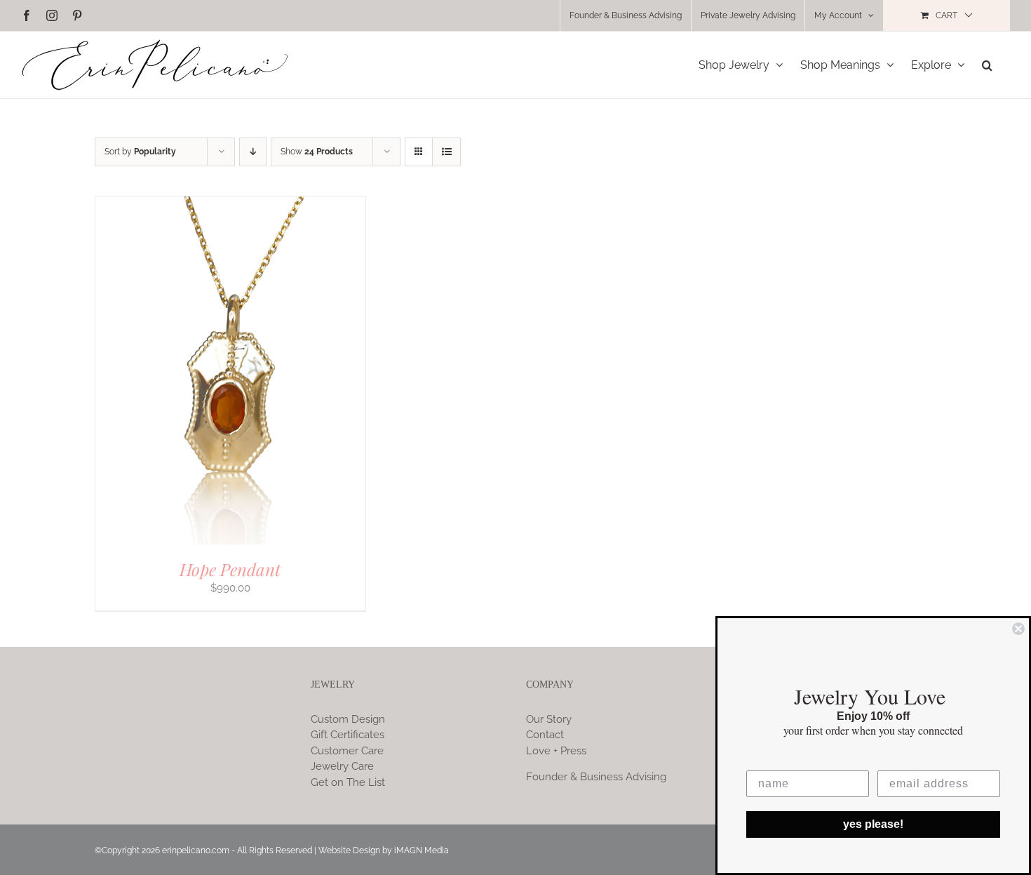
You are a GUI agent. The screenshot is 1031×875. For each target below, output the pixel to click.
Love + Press (556, 750)
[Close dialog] (1018, 629)
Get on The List (348, 782)
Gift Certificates (347, 734)
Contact (545, 734)
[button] (987, 65)
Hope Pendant (230, 569)
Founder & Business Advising (596, 776)
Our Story (549, 719)
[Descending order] (253, 152)
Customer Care (347, 750)
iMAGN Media (421, 850)
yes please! (873, 824)
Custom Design (348, 719)
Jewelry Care (342, 766)
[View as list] (446, 152)
